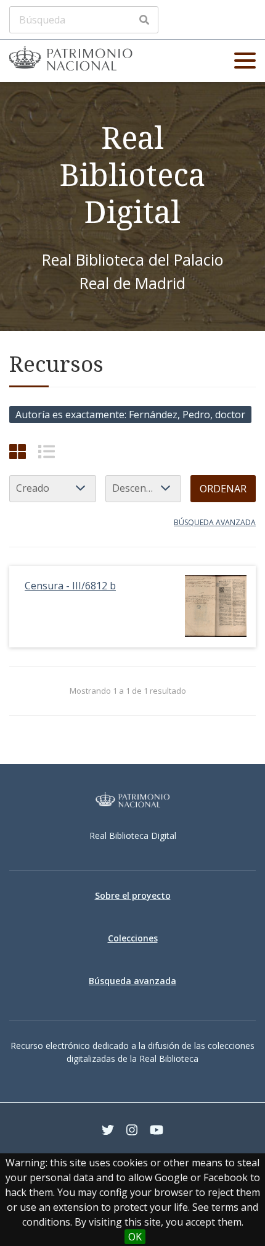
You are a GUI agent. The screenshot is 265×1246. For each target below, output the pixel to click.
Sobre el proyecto (133, 895)
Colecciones (133, 938)
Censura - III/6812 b (70, 585)
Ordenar (223, 488)
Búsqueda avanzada (215, 522)
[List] (46, 451)
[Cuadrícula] (17, 451)
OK (135, 1237)
